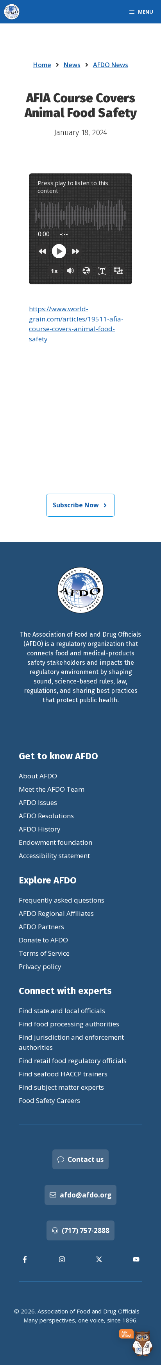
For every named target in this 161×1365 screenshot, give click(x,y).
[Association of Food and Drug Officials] (12, 11)
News (72, 65)
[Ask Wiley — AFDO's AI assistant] (136, 1343)
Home (42, 65)
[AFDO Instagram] (62, 1259)
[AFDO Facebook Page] (25, 1259)
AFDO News (110, 65)
